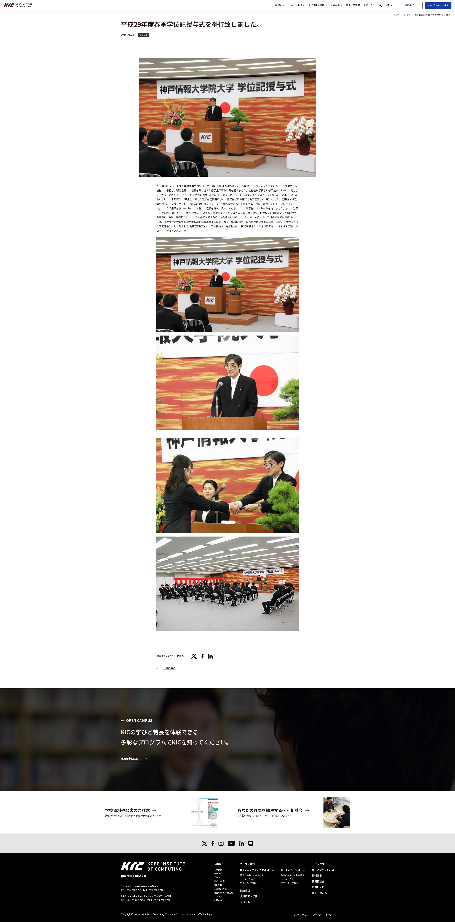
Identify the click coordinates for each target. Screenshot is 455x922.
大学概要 (218, 869)
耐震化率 (218, 900)
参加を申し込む (129, 758)
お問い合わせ (319, 887)
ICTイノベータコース (293, 870)
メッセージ (219, 877)
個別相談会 (318, 881)
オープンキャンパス (438, 5)
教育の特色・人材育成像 (252, 875)
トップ (396, 15)
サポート (335, 5)
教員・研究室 (353, 5)
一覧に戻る (169, 668)
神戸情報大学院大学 (18, 5)
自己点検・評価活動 (223, 892)
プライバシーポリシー (323, 914)
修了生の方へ (319, 892)
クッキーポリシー (302, 914)
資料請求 (409, 5)
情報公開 (218, 884)
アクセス (218, 896)
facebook (202, 656)
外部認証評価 (220, 888)
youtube (231, 843)
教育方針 (218, 873)
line (250, 843)
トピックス (369, 5)
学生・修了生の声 (248, 882)
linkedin (210, 656)
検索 (380, 5)
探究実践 (245, 890)
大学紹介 (277, 5)
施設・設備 (219, 881)
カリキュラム (246, 879)
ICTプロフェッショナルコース (257, 870)
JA (388, 5)
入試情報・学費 (316, 5)
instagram (221, 843)
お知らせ (143, 34)
